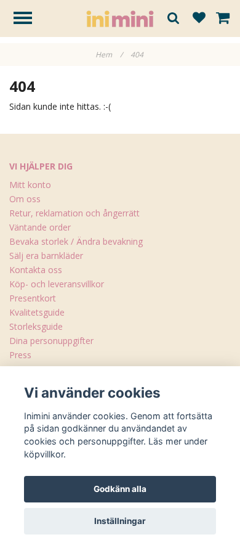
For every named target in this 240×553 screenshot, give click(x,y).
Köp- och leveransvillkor (56, 284)
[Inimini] (120, 17)
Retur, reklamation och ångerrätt (74, 213)
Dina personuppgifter (51, 340)
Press (20, 355)
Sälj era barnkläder (46, 255)
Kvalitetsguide (37, 312)
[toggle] (29, 19)
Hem (108, 54)
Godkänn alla (120, 489)
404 (137, 54)
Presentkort (32, 298)
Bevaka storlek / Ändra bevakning (76, 241)
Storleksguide (36, 326)
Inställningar (120, 521)
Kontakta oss (35, 270)
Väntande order (40, 227)
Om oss (25, 199)
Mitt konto (30, 184)
